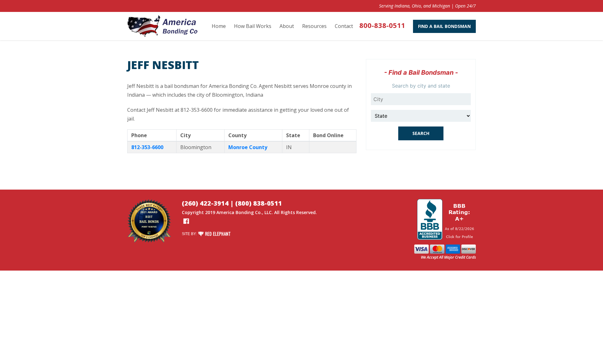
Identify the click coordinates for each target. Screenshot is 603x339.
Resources (314, 26)
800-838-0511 (382, 25)
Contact (344, 26)
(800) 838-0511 (258, 203)
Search (420, 133)
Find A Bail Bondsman (444, 26)
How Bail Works (252, 26)
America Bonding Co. (239, 212)
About (287, 26)
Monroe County (247, 147)
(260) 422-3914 (205, 203)
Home (219, 26)
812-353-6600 (147, 147)
